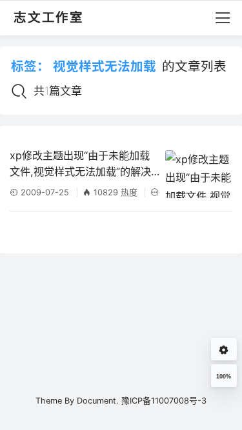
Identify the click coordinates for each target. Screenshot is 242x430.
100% (223, 376)
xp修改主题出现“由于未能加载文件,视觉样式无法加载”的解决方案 (80, 164)
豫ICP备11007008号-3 (164, 401)
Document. (98, 401)
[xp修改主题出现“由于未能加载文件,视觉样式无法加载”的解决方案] (198, 174)
